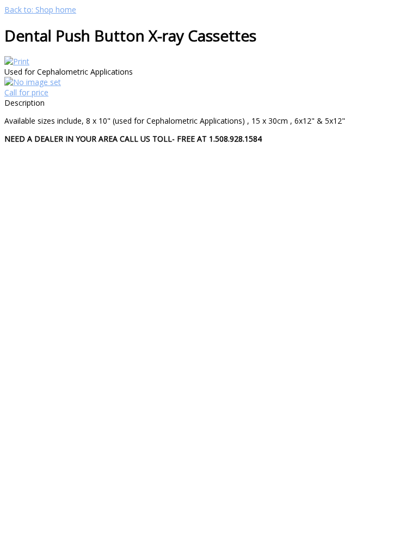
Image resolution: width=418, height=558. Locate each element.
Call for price (26, 92)
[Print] (16, 61)
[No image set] (32, 82)
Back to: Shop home (40, 9)
